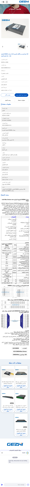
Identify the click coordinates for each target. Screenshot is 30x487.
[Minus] (2, 453)
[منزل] (15, 446)
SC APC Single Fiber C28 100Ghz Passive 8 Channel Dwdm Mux (8, 382)
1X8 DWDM (16, 348)
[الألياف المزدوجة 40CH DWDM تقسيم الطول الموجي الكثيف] (21, 421)
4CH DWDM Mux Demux (20, 351)
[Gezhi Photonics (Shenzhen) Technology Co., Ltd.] (24, 2)
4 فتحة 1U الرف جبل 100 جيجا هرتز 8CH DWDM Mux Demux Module (21, 382)
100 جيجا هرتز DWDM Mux (20, 354)
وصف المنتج (8, 100)
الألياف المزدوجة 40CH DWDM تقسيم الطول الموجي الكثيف (21, 430)
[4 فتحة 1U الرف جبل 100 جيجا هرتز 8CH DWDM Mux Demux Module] (21, 373)
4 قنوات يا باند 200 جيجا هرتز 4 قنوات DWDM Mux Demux (21, 406)
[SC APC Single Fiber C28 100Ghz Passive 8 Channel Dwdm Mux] (8, 373)
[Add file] (28, 484)
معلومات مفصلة (21, 100)
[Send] (2, 484)
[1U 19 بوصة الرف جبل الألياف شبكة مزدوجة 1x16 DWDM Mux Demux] (8, 397)
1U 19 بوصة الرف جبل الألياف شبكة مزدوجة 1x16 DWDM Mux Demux (8, 406)
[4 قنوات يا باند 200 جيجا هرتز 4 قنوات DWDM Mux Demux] (21, 397)
